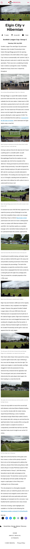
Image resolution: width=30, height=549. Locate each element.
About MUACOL (15, 535)
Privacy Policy (21, 543)
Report (15, 527)
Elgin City (13, 526)
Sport (27, 35)
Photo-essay (23, 526)
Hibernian (18, 526)
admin (7, 35)
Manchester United (21, 218)
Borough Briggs (7, 526)
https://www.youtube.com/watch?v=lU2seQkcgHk (14, 511)
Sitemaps (15, 538)
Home (15, 533)
